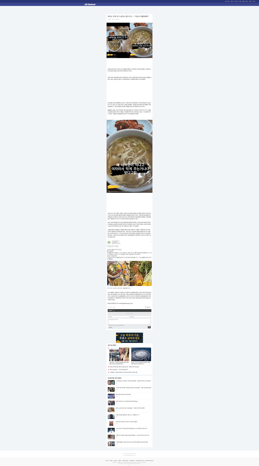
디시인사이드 (227, 1)
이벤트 (250, 1)
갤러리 (232, 1)
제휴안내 (111, 460)
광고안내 (115, 460)
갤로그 (247, 1)
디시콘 (254, 1)
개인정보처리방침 (125, 460)
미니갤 (240, 1)
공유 (114, 307)
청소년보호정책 (131, 460)
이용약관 (119, 460)
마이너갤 (236, 1)
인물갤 (243, 1)
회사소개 (107, 460)
